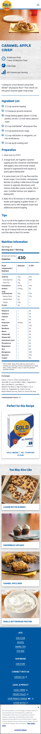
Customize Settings (20, 730)
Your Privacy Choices (20, 698)
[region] (20, 719)
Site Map (20, 651)
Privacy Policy (20, 694)
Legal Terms (20, 690)
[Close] (38, 707)
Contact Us (20, 677)
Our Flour (20, 638)
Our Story (20, 664)
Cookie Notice (20, 703)
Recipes (20, 642)
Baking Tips (20, 647)
